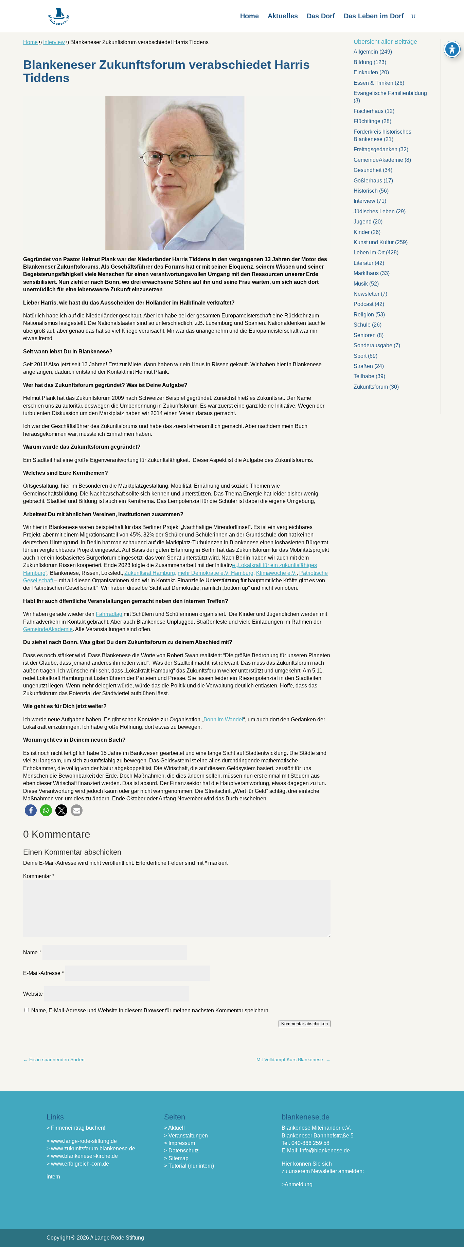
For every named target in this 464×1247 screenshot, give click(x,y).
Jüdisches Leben (374, 211)
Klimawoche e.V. (276, 573)
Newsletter (366, 294)
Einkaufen (366, 72)
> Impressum (179, 1143)
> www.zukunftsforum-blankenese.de (91, 1148)
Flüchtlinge (367, 121)
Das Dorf (321, 17)
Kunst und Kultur (374, 242)
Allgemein (366, 52)
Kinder (362, 232)
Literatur (363, 263)
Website (33, 994)
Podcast (363, 304)
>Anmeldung (297, 1184)
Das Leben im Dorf (374, 17)
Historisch (366, 191)
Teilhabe (364, 376)
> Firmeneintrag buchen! (76, 1128)
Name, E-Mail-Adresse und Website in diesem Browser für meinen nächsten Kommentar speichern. (150, 1010)
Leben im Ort (369, 252)
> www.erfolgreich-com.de (78, 1164)
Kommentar (38, 876)
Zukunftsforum (371, 387)
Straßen (363, 366)
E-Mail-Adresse (43, 973)
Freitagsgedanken (375, 149)
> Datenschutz (181, 1150)
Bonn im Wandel (223, 719)
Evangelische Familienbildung (390, 93)
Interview (364, 201)
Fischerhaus (368, 111)
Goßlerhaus (368, 180)
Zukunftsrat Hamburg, (150, 573)
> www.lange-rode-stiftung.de (82, 1141)
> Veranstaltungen (186, 1135)
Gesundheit (367, 170)
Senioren (365, 335)
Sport (360, 356)
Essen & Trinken (373, 83)
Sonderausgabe (373, 345)
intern (53, 1177)
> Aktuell (174, 1128)
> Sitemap (176, 1158)
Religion (364, 314)
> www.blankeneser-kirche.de (82, 1156)
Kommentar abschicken (304, 1023)
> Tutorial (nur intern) (189, 1166)
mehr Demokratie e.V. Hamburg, (216, 573)
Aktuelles (283, 17)
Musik (361, 284)
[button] (31, 810)
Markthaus (366, 273)
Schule (362, 325)
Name (32, 952)
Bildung (363, 62)
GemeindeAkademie (48, 629)
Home (249, 17)
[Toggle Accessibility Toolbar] (452, 49)
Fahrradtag (109, 614)
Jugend (363, 222)
